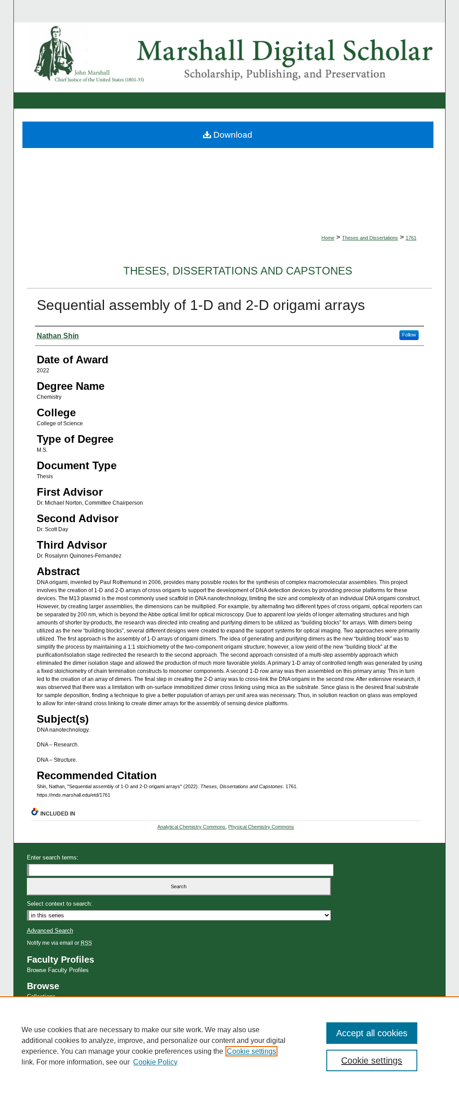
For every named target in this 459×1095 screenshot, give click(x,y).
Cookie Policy (155, 1062)
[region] (229, 1045)
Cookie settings (251, 1051)
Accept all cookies (371, 1033)
